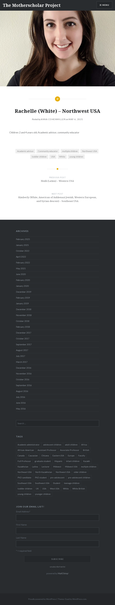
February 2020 (23, 280)
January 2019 (22, 303)
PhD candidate (24, 477)
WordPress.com (79, 599)
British (86, 450)
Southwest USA (42, 483)
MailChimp (63, 573)
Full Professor (24, 461)
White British (78, 488)
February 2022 (23, 262)
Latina (35, 466)
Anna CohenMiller (53, 119)
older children (80, 472)
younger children (43, 494)
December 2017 (23, 332)
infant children (73, 461)
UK (37, 488)
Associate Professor (69, 450)
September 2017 (24, 344)
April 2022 (21, 256)
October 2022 (22, 251)
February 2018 (23, 327)
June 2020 (21, 274)
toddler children (39, 156)
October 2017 (22, 338)
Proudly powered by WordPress (42, 599)
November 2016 (24, 373)
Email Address (23, 511)
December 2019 (23, 292)
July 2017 (20, 356)
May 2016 (21, 408)
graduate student (43, 461)
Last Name (21, 537)
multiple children (70, 151)
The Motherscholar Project (32, 5)
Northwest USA (89, 151)
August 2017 (22, 350)
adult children (71, 444)
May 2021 (21, 268)
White (62, 156)
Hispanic (58, 461)
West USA (54, 488)
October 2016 (22, 379)
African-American (26, 450)
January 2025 (22, 245)
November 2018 (24, 315)
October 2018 (22, 321)
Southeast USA (24, 483)
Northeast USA (25, 472)
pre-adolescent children (79, 477)
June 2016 (21, 403)
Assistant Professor (47, 450)
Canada (21, 455)
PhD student (41, 477)
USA (53, 156)
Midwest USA (71, 466)
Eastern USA (58, 455)
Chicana (45, 455)
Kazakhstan (23, 466)
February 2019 (23, 297)
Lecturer (46, 466)
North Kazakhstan (43, 472)
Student (56, 483)
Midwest (57, 466)
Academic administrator (29, 444)
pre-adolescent (57, 477)
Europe (71, 455)
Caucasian (33, 455)
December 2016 (23, 368)
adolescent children (52, 444)
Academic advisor (25, 151)
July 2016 (20, 397)
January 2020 (22, 286)
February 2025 (23, 239)
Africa (84, 444)
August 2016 (22, 391)
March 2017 (21, 362)
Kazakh (86, 461)
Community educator (48, 151)
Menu (105, 5)
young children (76, 156)
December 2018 (23, 309)
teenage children (72, 483)
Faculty (81, 455)
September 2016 (24, 385)
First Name (21, 524)
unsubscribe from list (57, 567)
